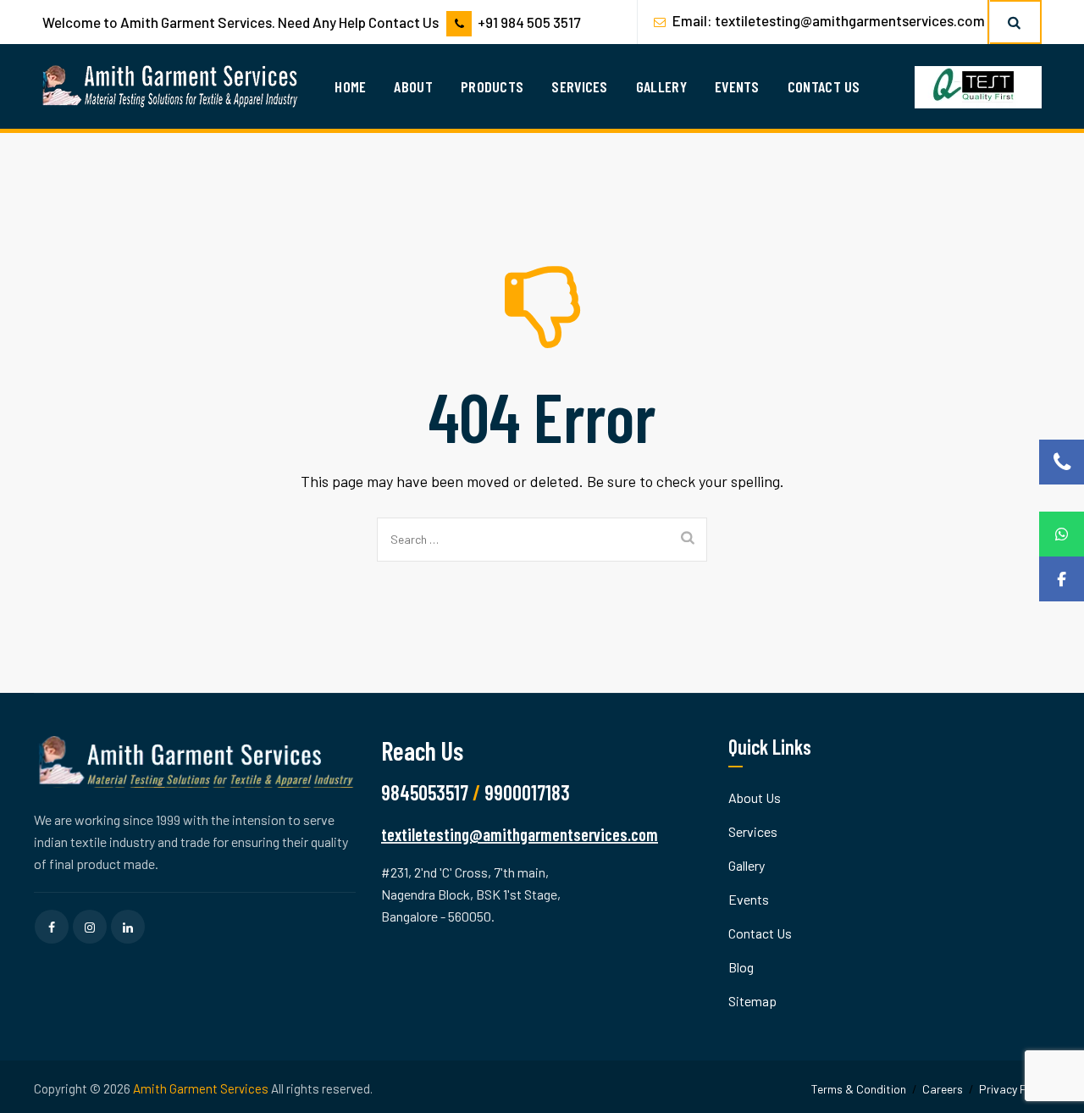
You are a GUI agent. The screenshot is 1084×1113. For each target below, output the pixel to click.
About (413, 86)
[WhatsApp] (1061, 534)
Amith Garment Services (200, 1088)
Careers (942, 1089)
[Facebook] (1061, 578)
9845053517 (424, 792)
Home (350, 86)
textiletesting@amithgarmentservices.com (850, 20)
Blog (741, 967)
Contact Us (824, 86)
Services (579, 86)
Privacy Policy (1014, 1089)
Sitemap (752, 1001)
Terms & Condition (858, 1089)
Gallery (661, 86)
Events (737, 86)
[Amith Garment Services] (171, 86)
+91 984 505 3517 (529, 22)
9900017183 (527, 792)
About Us (754, 797)
